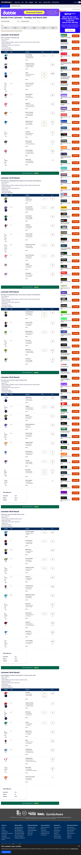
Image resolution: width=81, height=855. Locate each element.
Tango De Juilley (29, 703)
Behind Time (28, 731)
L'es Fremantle (28, 150)
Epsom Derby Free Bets (19, 834)
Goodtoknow (28, 749)
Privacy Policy (4, 834)
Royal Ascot (30, 834)
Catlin (26, 72)
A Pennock (28, 615)
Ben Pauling (29, 134)
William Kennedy (30, 104)
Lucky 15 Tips (56, 828)
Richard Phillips (29, 247)
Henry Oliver (29, 343)
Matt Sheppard (29, 115)
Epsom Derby (30, 831)
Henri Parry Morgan (30, 776)
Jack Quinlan (29, 313)
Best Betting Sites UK (19, 828)
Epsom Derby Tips (57, 836)
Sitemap (3, 839)
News (40, 2)
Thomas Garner (29, 741)
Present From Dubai (30, 244)
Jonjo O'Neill (29, 276)
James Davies (29, 199)
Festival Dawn (28, 451)
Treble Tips (56, 833)
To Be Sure (27, 358)
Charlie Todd (29, 732)
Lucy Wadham (29, 314)
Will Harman (29, 779)
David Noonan (29, 235)
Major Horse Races (70, 830)
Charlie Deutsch (29, 56)
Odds (36, 2)
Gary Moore (28, 267)
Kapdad (27, 264)
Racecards (17, 2)
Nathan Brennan (29, 759)
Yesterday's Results (15, 6)
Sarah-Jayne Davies (30, 106)
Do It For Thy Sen (29, 83)
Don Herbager (28, 54)
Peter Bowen (29, 436)
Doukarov (27, 198)
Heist (26, 740)
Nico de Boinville (29, 133)
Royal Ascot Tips (57, 834)
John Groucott (29, 400)
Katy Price (28, 427)
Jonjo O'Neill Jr (29, 274)
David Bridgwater (30, 162)
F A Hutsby (28, 643)
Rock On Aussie (29, 112)
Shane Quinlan (29, 623)
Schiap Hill (27, 603)
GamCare (54, 817)
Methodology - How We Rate (7, 833)
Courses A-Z (69, 834)
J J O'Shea (28, 734)
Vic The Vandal (28, 640)
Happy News (28, 397)
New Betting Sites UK (19, 830)
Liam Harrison (29, 542)
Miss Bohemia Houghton (31, 770)
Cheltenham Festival (32, 827)
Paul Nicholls (29, 695)
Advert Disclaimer (76, 9)
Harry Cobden (29, 694)
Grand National (44, 834)
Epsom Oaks (30, 833)
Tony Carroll (28, 258)
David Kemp (29, 597)
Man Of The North (29, 255)
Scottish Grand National (32, 830)
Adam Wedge (29, 122)
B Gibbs (28, 570)
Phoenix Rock (28, 433)
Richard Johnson (29, 332)
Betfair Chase (43, 828)
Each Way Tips (56, 831)
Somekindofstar (29, 311)
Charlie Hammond (30, 74)
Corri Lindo (28, 340)
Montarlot (27, 622)
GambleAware (59, 817)
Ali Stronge (28, 227)
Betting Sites (55, 2)
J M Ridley (28, 579)
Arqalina (27, 406)
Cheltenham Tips (57, 830)
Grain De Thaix (28, 234)
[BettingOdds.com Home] (6, 2)
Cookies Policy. (74, 848)
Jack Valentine (28, 207)
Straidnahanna (28, 758)
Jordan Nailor (29, 142)
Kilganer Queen (29, 442)
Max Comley (28, 588)
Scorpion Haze (28, 322)
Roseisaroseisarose (30, 424)
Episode (27, 415)
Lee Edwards (29, 256)
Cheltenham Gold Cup (45, 833)
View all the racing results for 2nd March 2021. (11, 30)
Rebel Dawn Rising (29, 594)
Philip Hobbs (29, 454)
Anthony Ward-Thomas (31, 761)
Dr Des (27, 722)
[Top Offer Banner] (30, 12)
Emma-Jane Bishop (30, 143)
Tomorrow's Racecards (71, 828)
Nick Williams (29, 236)
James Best (28, 95)
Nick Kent (28, 75)
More (26, 59)
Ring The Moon (29, 121)
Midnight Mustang (29, 63)
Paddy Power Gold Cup (45, 827)
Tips (22, 2)
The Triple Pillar (29, 558)
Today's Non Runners (71, 833)
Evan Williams (29, 124)
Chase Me (27, 576)
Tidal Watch (28, 273)
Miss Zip (27, 460)
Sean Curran (29, 200)
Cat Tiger (27, 692)
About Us (3, 827)
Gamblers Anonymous (67, 817)
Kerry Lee (28, 86)
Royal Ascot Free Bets (19, 836)
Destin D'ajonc (28, 331)
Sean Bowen (29, 560)
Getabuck (27, 224)
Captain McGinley (29, 567)
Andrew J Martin (29, 66)
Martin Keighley (29, 483)
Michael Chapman (30, 153)
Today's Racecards (70, 827)
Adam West (28, 445)
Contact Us (4, 830)
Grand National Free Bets (19, 833)
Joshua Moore (29, 265)
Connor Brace (29, 569)
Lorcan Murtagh (29, 151)
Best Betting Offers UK (19, 827)
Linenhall (27, 131)
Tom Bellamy (29, 769)
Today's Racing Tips (57, 827)
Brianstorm (28, 349)
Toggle (79, 2)
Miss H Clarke (29, 606)
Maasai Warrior (29, 94)
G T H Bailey (29, 561)
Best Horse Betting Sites (19, 831)
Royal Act (27, 103)
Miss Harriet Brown (30, 625)
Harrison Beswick (30, 65)
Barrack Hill (28, 549)
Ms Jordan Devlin (30, 752)
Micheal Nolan (29, 578)
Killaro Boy (28, 712)
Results (31, 2)
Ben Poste (28, 425)
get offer (75, 35)
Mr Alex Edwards (29, 614)
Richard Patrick (29, 84)
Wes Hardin (28, 767)
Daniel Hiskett (29, 246)
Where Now (28, 631)
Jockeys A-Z (69, 836)
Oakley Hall (28, 159)
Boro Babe (27, 469)
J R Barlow (28, 552)
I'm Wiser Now (28, 540)
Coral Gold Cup (44, 830)
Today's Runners (70, 831)
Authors (3, 828)
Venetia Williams (30, 57)
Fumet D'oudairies (29, 531)
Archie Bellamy (29, 161)
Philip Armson (29, 587)
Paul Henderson (29, 97)
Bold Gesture (28, 613)
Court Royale (28, 216)
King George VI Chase (45, 831)
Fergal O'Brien (29, 543)
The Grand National (31, 828)
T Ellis (27, 534)
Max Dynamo (28, 141)
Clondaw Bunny (29, 585)
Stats (26, 2)
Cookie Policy (4, 836)
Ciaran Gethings (29, 113)
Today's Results (5, 6)
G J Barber (28, 634)
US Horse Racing (5, 831)
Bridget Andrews (29, 533)
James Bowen (29, 226)
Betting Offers (47, 2)
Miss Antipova (28, 480)
